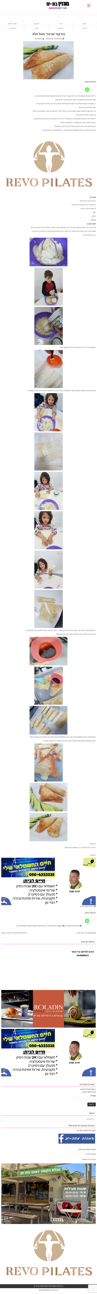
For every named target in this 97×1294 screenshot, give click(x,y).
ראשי (85, 24)
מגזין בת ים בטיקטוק (89, 1159)
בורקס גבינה (52, 926)
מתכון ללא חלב (21, 926)
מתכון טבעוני (32, 926)
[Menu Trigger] (88, 5)
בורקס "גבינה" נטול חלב (48, 34)
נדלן (36, 28)
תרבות (36, 24)
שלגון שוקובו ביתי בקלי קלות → (85, 933)
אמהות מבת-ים (90, 1154)
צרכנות (60, 28)
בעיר (61, 24)
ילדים (85, 28)
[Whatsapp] (87, 87)
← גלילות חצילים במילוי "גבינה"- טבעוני (14, 933)
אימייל (93, 1096)
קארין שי (37, 39)
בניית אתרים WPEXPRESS (48, 1290)
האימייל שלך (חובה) (89, 1092)
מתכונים (12, 28)
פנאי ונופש (12, 24)
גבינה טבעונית (42, 926)
